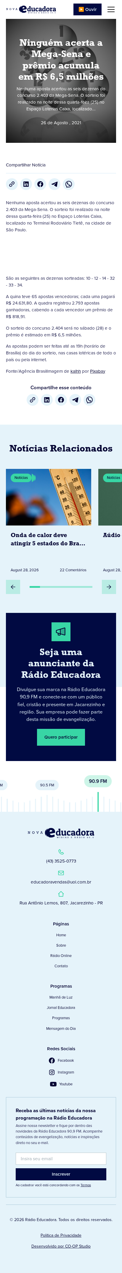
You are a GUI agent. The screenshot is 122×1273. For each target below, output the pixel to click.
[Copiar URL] (12, 184)
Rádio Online (61, 955)
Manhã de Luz (61, 997)
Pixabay (97, 371)
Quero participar (61, 737)
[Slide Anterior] (13, 587)
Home (61, 935)
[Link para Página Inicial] (31, 9)
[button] (110, 9)
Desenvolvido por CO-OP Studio (61, 1246)
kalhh (75, 371)
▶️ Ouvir (87, 9)
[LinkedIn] (26, 184)
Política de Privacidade (61, 1235)
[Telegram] (54, 184)
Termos (86, 1185)
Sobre (61, 945)
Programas (61, 1018)
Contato (61, 966)
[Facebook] (40, 184)
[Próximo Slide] (109, 587)
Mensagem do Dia (61, 1028)
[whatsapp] (69, 184)
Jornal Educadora (61, 1007)
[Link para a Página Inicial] (61, 833)
